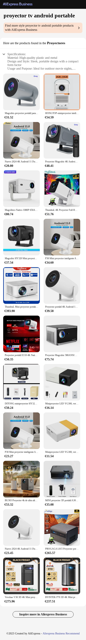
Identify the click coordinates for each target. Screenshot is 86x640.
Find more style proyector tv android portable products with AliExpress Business (39, 27)
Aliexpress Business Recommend (61, 633)
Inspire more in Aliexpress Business (43, 614)
